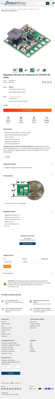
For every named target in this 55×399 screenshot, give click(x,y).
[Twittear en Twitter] (48, 82)
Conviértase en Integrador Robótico (9, 343)
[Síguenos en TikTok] (15, 389)
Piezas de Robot (12, 9)
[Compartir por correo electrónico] (51, 82)
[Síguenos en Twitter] (5, 389)
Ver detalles (21, 122)
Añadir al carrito (27, 110)
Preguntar (34, 122)
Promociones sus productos (7, 349)
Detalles (8, 122)
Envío (2, 325)
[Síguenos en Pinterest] (10, 389)
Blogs (31, 345)
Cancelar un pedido (5, 330)
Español (18, 383)
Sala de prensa (33, 327)
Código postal (44, 258)
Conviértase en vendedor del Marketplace (10, 345)
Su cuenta (3, 321)
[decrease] (10, 105)
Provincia (24, 258)
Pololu (5, 80)
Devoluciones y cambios (6, 327)
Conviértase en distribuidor (7, 347)
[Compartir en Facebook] (43, 82)
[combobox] (37, 3)
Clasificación (32, 351)
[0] (52, 3)
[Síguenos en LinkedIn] (18, 389)
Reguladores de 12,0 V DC (33, 9)
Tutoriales (32, 349)
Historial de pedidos (5, 323)
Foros (31, 343)
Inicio (2, 9)
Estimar (7, 266)
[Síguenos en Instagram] (7, 389)
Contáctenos (4, 336)
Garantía (3, 332)
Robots (6, 9)
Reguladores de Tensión (22, 9)
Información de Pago (5, 334)
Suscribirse (11, 373)
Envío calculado (12, 91)
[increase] (18, 105)
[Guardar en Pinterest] (46, 82)
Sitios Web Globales (5, 383)
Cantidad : (5, 105)
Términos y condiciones (35, 323)
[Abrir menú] (2, 3)
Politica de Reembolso (8, 273)
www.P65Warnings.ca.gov (13, 286)
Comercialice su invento (6, 353)
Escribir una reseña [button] (27, 243)
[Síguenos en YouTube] (12, 389)
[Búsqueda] (47, 3)
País (4, 258)
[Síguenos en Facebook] (2, 389)
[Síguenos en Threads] (20, 389)
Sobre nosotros (33, 321)
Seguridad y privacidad (35, 325)
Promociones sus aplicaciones (8, 351)
